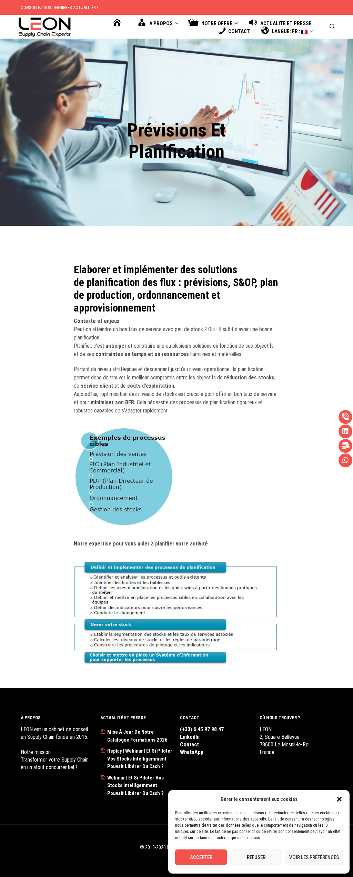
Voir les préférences (314, 857)
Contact (189, 744)
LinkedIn (190, 737)
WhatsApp (191, 752)
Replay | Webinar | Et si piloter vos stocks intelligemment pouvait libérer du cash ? (139, 758)
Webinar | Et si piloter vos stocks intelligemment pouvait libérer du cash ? (135, 785)
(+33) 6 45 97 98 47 (202, 729)
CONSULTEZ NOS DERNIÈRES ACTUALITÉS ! (59, 7)
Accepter (201, 857)
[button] (339, 799)
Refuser (256, 857)
